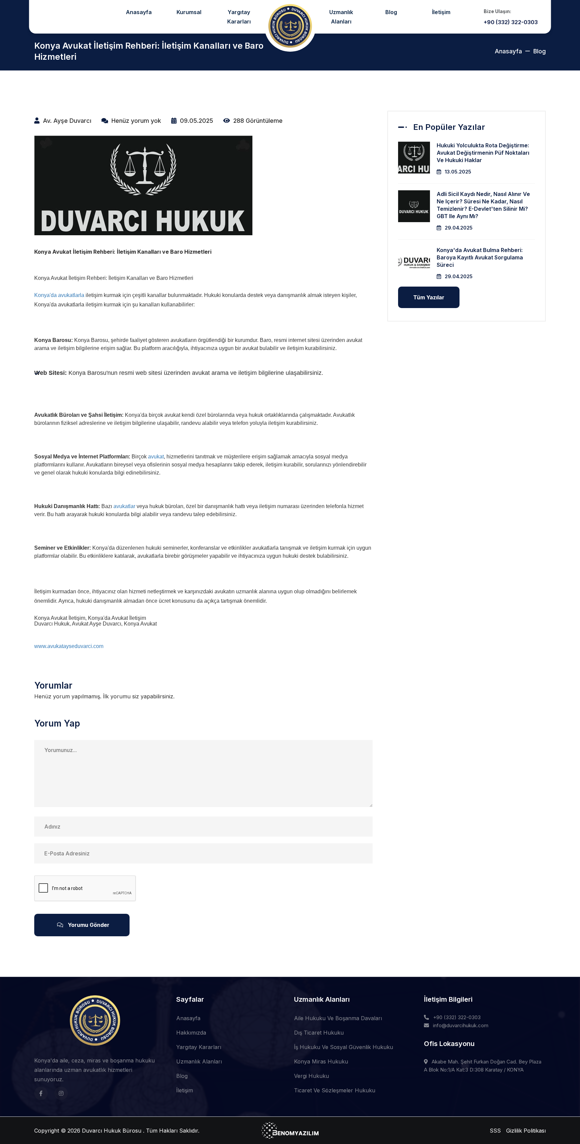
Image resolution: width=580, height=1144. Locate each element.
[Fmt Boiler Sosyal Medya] (41, 1093)
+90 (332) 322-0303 (457, 1017)
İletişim (441, 12)
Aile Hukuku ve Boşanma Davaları (338, 1018)
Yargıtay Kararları (239, 17)
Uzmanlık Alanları (341, 17)
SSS (495, 1130)
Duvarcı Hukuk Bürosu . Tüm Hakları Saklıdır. (140, 1130)
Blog (391, 12)
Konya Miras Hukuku (321, 1061)
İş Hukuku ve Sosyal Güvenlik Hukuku (343, 1047)
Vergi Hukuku (311, 1076)
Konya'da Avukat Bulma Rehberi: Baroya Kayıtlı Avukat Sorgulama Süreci (480, 257)
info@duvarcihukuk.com (460, 1025)
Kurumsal (189, 12)
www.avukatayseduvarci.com (68, 646)
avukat (156, 456)
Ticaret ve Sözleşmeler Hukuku (334, 1090)
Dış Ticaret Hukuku (319, 1032)
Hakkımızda (191, 1032)
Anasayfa (139, 12)
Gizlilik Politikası (526, 1130)
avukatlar (124, 506)
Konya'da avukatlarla (59, 295)
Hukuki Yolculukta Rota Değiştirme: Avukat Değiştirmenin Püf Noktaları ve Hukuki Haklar (483, 152)
